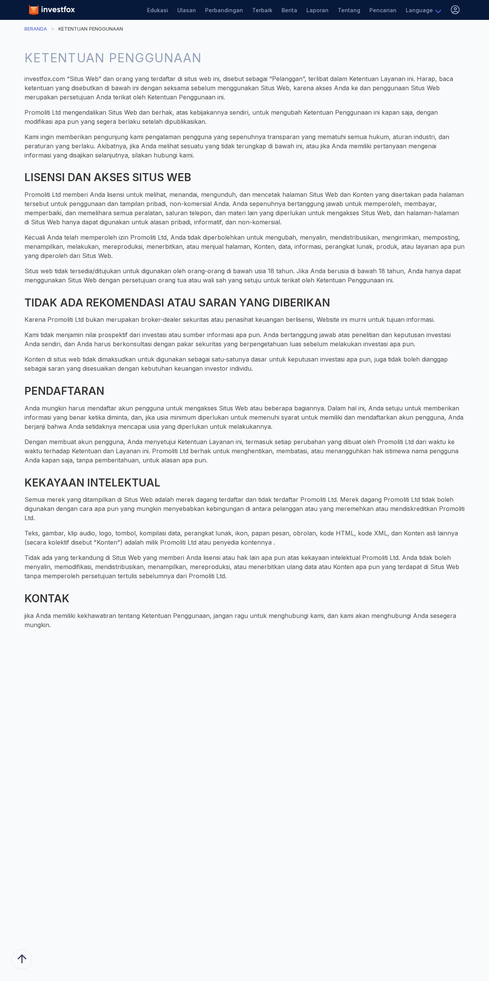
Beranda (35, 29)
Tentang (349, 10)
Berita (289, 10)
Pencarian (383, 10)
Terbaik (262, 10)
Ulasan (186, 10)
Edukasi (157, 10)
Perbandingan (224, 10)
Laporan (317, 10)
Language (419, 10)
